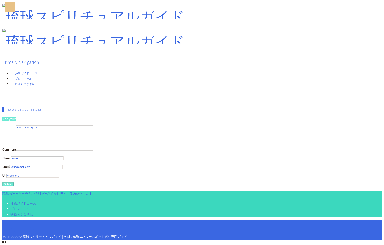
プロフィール (23, 78)
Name (6, 158)
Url (4, 175)
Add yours (9, 119)
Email (6, 167)
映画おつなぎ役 (25, 84)
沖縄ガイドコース (26, 73)
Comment (9, 149)
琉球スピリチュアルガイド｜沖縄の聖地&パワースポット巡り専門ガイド (75, 237)
